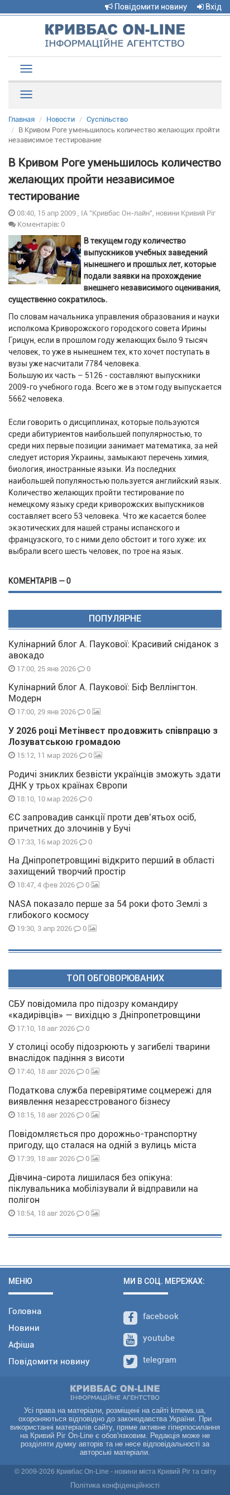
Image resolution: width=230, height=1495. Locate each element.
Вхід (213, 6)
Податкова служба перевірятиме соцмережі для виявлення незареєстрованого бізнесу (110, 1096)
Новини (24, 1328)
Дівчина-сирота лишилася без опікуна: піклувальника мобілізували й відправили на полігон (103, 1188)
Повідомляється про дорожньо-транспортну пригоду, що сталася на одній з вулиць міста (102, 1139)
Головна (24, 1311)
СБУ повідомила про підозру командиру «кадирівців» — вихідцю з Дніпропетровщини (104, 1009)
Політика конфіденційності (115, 1485)
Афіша (21, 1345)
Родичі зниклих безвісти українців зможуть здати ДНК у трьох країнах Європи (114, 780)
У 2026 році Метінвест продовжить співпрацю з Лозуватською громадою (113, 736)
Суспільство (107, 119)
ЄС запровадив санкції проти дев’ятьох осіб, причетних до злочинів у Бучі (102, 823)
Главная (21, 119)
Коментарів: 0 (40, 224)
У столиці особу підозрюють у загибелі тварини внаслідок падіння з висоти (109, 1052)
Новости (60, 119)
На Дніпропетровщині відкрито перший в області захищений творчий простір (111, 866)
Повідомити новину (150, 6)
